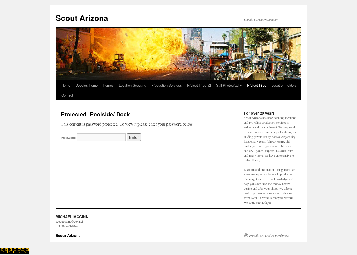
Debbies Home (87, 85)
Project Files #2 (199, 85)
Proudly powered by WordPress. (269, 235)
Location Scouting (132, 85)
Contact (67, 95)
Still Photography (229, 85)
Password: (69, 137)
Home (65, 85)
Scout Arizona (82, 17)
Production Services (166, 85)
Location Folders (284, 85)
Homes (108, 85)
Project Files (256, 85)
